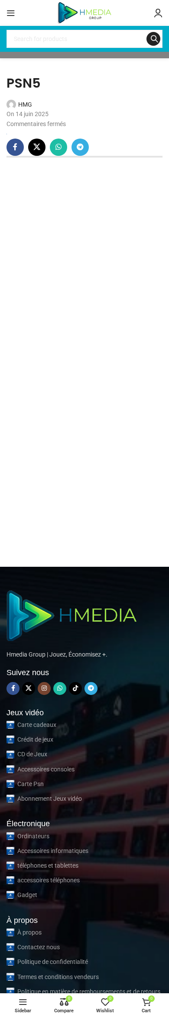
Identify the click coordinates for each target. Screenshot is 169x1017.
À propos (29, 932)
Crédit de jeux (35, 739)
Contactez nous (38, 947)
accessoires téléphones (48, 880)
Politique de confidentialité (52, 961)
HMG (25, 104)
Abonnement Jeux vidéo (49, 798)
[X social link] (37, 147)
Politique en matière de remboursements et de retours (88, 991)
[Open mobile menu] (11, 13)
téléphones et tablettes (47, 865)
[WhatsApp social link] (58, 147)
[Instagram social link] (44, 688)
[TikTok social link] (75, 688)
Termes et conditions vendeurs (58, 976)
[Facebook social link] (15, 147)
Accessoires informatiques (52, 850)
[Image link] (71, 614)
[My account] (158, 13)
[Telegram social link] (80, 147)
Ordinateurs (33, 836)
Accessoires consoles (46, 769)
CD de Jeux (32, 754)
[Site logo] (84, 12)
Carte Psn (30, 783)
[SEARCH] (153, 39)
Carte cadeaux (36, 724)
